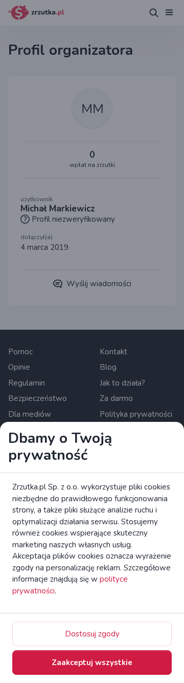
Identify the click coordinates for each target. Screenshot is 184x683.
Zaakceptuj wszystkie (92, 662)
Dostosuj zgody (92, 634)
